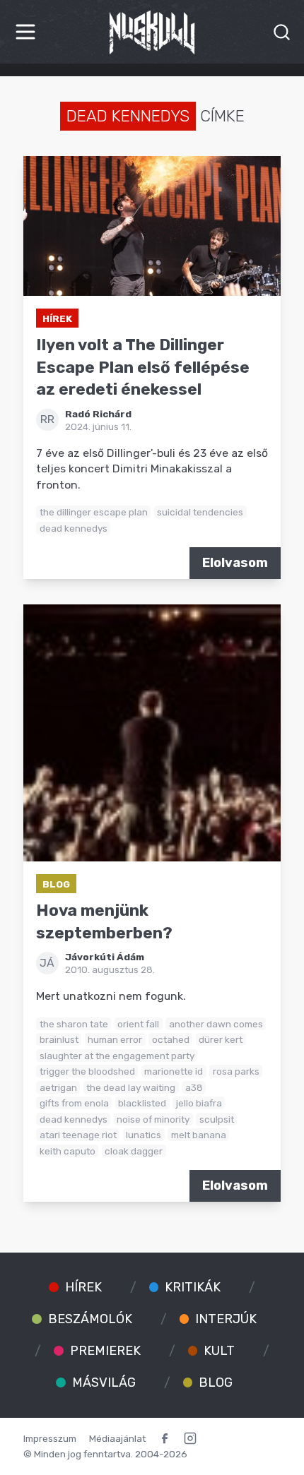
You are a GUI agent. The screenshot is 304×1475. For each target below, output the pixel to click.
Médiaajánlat (117, 1438)
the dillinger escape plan (94, 512)
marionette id (173, 1071)
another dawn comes (216, 1023)
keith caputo (67, 1151)
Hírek (57, 318)
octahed (170, 1039)
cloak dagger (134, 1151)
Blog (56, 884)
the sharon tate (74, 1023)
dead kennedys (73, 528)
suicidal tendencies (200, 512)
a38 (194, 1087)
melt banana (198, 1134)
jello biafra (199, 1103)
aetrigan (58, 1087)
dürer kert (220, 1039)
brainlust (59, 1039)
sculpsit (216, 1119)
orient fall (138, 1023)
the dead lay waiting (130, 1087)
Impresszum (49, 1438)
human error (115, 1039)
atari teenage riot (78, 1134)
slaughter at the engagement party (117, 1055)
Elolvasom (235, 563)
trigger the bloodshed (87, 1071)
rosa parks (236, 1071)
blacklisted (142, 1103)
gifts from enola (74, 1103)
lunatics (143, 1134)
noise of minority (153, 1119)
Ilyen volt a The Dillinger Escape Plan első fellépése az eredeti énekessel (143, 367)
